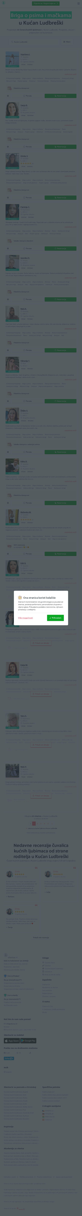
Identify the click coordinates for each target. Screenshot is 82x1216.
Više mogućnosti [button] (25, 617)
